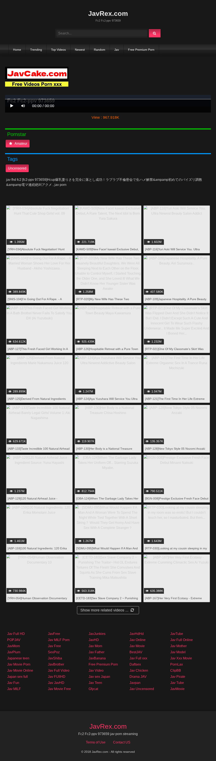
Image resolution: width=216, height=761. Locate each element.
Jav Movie (137, 646)
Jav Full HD (16, 634)
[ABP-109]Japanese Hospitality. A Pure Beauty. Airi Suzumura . (176, 301)
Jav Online (138, 640)
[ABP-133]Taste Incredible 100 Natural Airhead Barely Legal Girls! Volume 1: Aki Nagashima (39, 451)
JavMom (13, 646)
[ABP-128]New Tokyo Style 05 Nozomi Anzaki (175, 448)
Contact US (121, 742)
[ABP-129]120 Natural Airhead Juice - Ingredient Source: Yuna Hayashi (32, 501)
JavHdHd (137, 634)
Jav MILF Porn (59, 640)
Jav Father (96, 652)
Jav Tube (177, 683)
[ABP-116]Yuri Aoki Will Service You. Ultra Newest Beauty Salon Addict (172, 251)
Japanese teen (18, 658)
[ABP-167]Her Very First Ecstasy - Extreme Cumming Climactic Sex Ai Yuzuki (173, 600)
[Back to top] (202, 748)
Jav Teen (95, 683)
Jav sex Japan (99, 676)
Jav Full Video (58, 670)
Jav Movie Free (59, 689)
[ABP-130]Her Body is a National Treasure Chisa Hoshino (104, 451)
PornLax (176, 664)
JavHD (94, 640)
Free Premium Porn (141, 49)
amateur (20, 143)
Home (17, 49)
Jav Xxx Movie (181, 658)
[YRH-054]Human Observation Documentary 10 (37, 600)
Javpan (135, 683)
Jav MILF (14, 689)
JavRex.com (108, 13)
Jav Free (54, 646)
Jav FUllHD (56, 676)
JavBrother (56, 664)
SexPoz (54, 652)
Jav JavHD (56, 683)
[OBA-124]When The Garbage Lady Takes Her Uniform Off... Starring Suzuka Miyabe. (107, 501)
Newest (80, 49)
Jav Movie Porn (18, 664)
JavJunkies (97, 634)
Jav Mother (178, 646)
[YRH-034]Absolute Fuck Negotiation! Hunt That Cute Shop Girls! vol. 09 (36, 251)
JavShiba (55, 658)
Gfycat (93, 689)
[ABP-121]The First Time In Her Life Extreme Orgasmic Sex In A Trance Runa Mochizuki (175, 401)
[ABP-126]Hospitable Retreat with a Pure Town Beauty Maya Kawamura (107, 351)
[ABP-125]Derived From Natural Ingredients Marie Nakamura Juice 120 (37, 401)
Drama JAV (138, 676)
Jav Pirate (177, 676)
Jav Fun (13, 683)
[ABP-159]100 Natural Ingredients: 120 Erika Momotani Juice (37, 550)
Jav (116, 49)
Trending (36, 49)
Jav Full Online (181, 640)
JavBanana (97, 658)
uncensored (17, 168)
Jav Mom (95, 646)
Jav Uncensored (142, 689)
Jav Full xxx (138, 658)
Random (99, 49)
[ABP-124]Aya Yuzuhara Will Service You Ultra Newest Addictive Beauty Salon (107, 401)
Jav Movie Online (20, 670)
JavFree (54, 634)
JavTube (176, 634)
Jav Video (96, 670)
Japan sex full (17, 676)
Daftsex (135, 664)
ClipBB (175, 670)
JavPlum (13, 652)
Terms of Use (95, 742)
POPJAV (13, 640)
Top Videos (58, 49)
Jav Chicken (139, 670)
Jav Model (178, 652)
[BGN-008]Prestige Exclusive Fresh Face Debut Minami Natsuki (176, 501)
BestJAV (136, 652)
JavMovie (177, 689)
